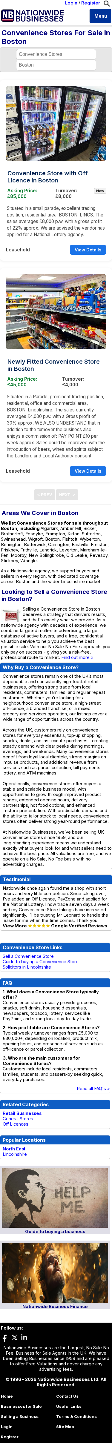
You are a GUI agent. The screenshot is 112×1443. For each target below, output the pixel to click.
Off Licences (15, 1124)
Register (90, 3)
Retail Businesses (22, 1113)
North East (14, 1149)
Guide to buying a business (55, 1231)
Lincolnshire (15, 1154)
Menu (100, 16)
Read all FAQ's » (93, 1088)
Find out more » (77, 657)
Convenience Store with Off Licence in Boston (47, 177)
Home (7, 1396)
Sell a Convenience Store (28, 956)
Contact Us (67, 1396)
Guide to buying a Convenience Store (41, 961)
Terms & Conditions (76, 1416)
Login (71, 3)
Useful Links (69, 1406)
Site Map (65, 1426)
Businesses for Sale (21, 1406)
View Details (88, 249)
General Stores (18, 1118)
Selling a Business (20, 1416)
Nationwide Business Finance (55, 1306)
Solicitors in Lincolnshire (27, 967)
